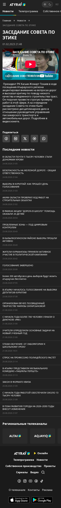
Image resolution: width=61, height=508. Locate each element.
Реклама (47, 490)
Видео (34, 472)
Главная (7, 20)
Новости (8, 11)
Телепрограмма (28, 11)
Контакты (34, 490)
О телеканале (17, 490)
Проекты (50, 466)
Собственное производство (23, 466)
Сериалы (22, 472)
